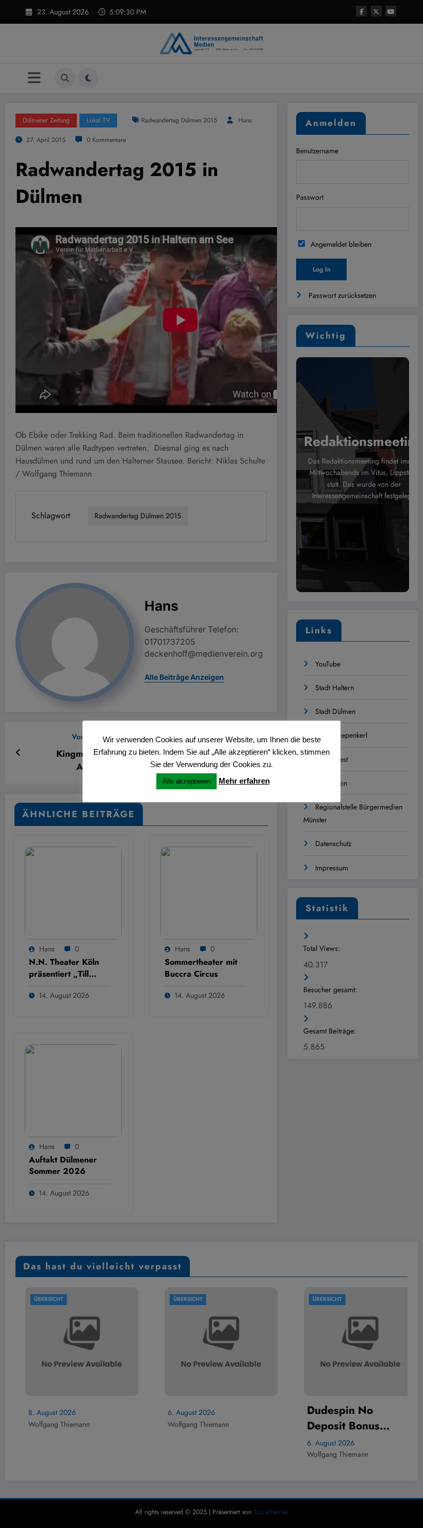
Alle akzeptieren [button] (186, 781)
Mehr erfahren (244, 780)
